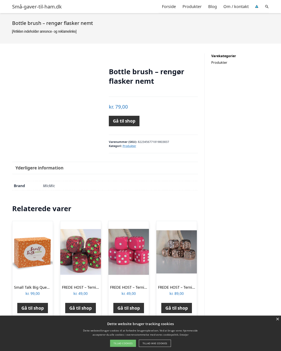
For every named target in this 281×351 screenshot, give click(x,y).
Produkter (192, 6)
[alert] (140, 333)
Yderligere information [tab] (39, 168)
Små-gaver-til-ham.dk (37, 6)
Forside (169, 6)
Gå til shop (124, 121)
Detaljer (184, 334)
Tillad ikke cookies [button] (155, 343)
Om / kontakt (236, 6)
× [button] (277, 319)
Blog (212, 6)
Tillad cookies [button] (123, 343)
